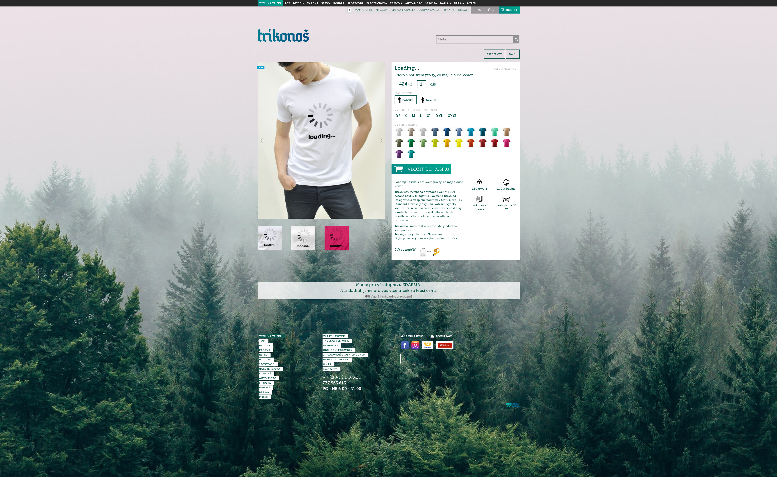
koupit (511, 10)
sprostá (431, 3)
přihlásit (463, 10)
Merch (471, 3)
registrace (444, 336)
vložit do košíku (428, 169)
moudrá (339, 3)
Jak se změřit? (406, 249)
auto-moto (413, 3)
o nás (327, 364)
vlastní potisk (363, 10)
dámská (445, 3)
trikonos (413, 359)
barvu (413, 124)
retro (325, 3)
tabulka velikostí (336, 340)
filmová (396, 3)
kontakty (448, 10)
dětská (459, 3)
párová (312, 3)
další (512, 54)
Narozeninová (376, 3)
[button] (262, 140)
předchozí (494, 54)
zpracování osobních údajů (344, 354)
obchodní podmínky (403, 10)
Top (287, 3)
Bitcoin (298, 3)
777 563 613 (334, 383)
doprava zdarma (429, 10)
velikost (430, 110)
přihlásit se (414, 336)
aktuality (381, 10)
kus (433, 84)
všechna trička (270, 3)
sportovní (355, 3)
